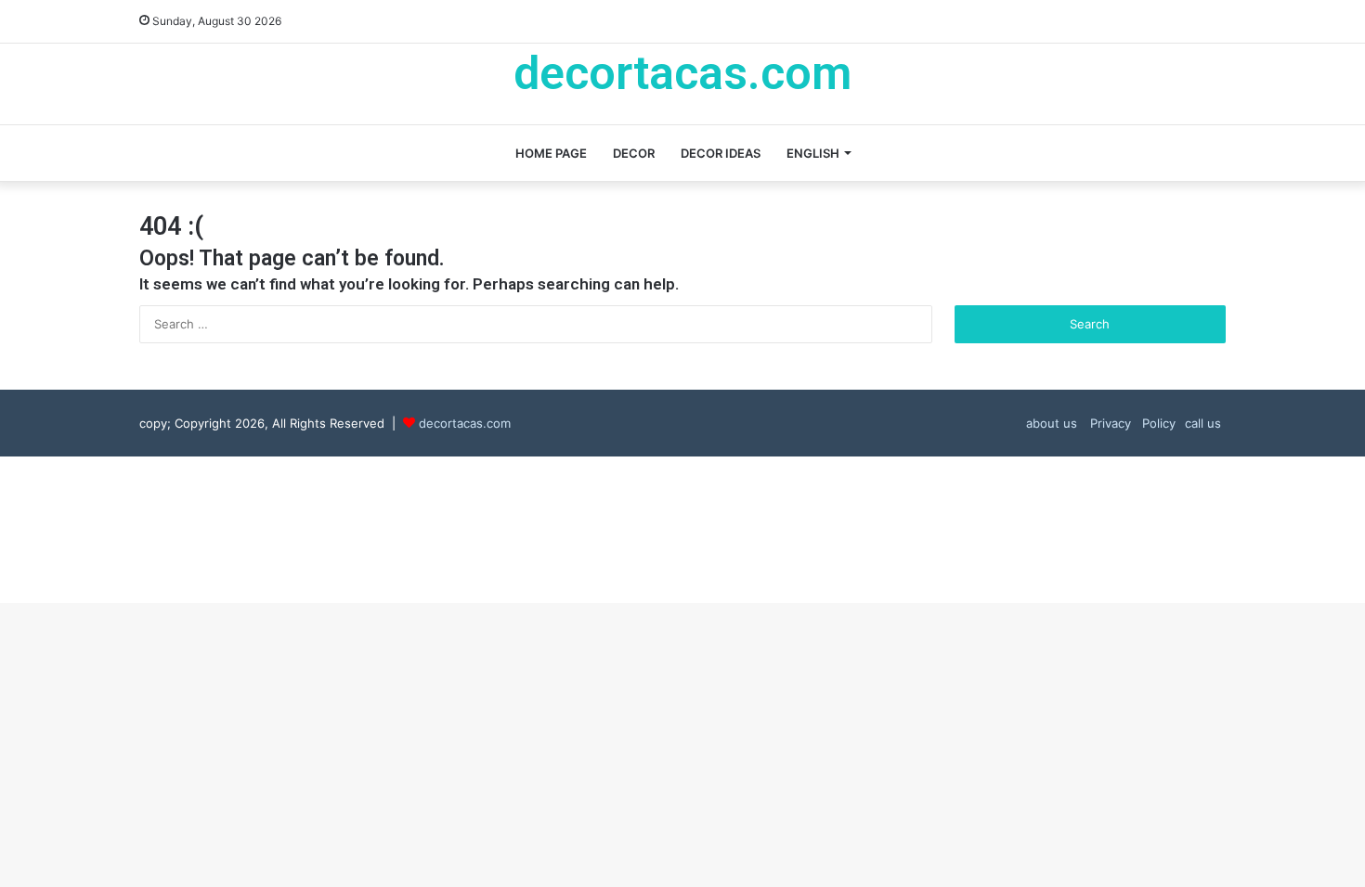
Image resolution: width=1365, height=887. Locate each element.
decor (634, 153)
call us (1203, 423)
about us (1051, 423)
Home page (551, 153)
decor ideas (720, 153)
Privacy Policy (1131, 423)
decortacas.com (465, 423)
